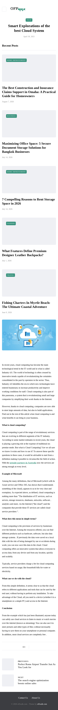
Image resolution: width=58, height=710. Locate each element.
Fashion (11, 223)
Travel (10, 275)
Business (11, 116)
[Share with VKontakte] (50, 647)
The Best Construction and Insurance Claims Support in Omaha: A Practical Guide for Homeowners (29, 92)
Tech (29, 20)
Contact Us (23, 698)
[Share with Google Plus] (40, 647)
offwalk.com (42, 704)
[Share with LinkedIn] (43, 647)
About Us (36, 698)
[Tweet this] (36, 647)
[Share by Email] (53, 647)
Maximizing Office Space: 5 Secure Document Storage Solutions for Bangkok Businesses (26, 147)
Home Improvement (16, 60)
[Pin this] (47, 647)
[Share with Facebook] (33, 647)
